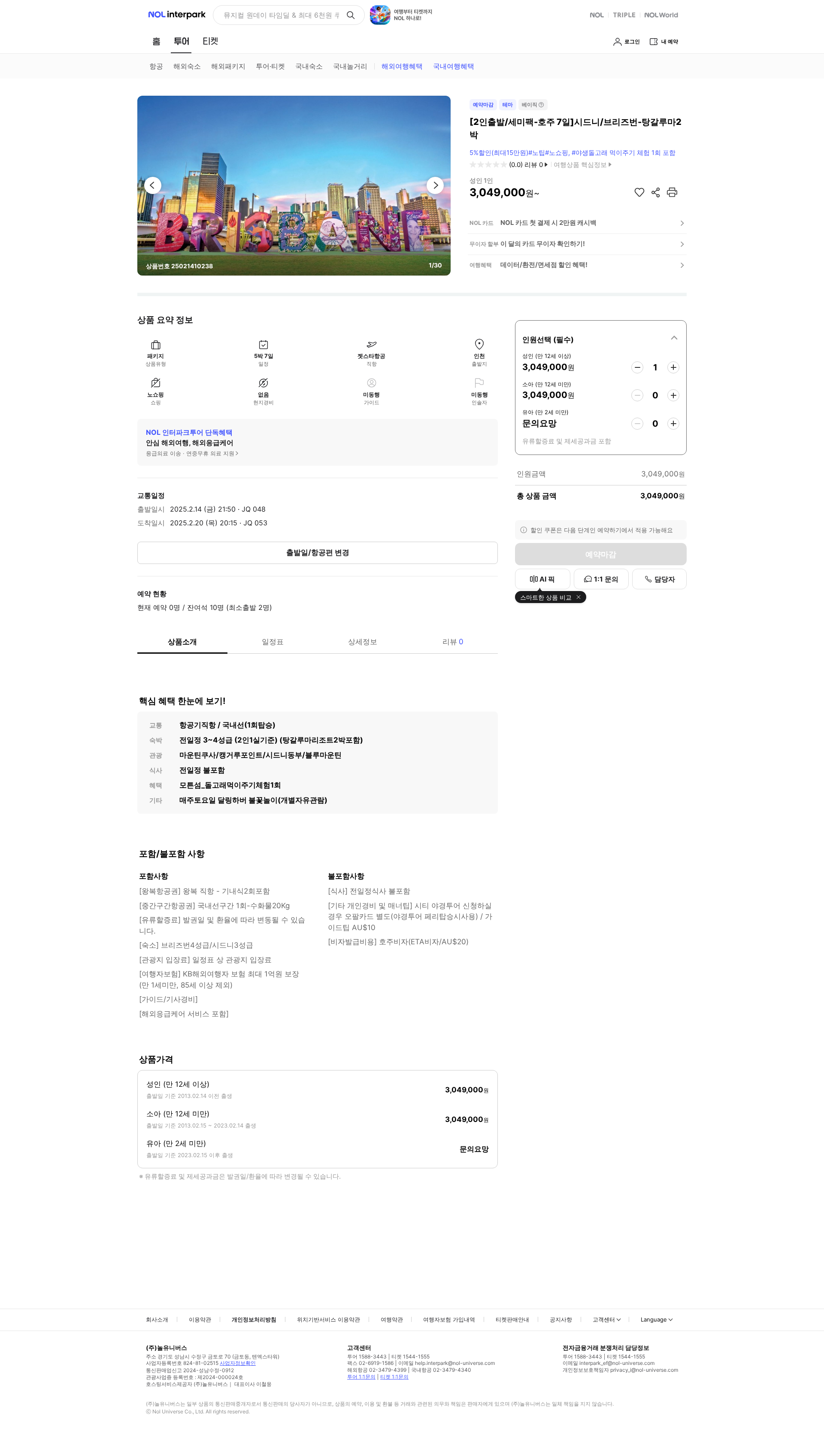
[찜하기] (639, 192)
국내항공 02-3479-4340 (441, 1370)
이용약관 (200, 1319)
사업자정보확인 (238, 1363)
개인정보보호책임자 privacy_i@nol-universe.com (620, 1370)
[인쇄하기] (672, 192)
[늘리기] (673, 367)
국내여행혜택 (453, 66)
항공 (156, 66)
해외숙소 (187, 66)
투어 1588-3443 (367, 1356)
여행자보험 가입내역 (449, 1319)
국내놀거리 (350, 66)
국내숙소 (309, 66)
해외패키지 (228, 66)
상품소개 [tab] (182, 641)
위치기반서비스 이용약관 (328, 1319)
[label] (600, 338)
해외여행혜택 (402, 66)
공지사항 (561, 1319)
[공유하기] (656, 192)
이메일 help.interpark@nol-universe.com (446, 1363)
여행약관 (392, 1319)
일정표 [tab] (273, 641)
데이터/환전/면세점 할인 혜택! (544, 265)
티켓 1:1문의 (394, 1376)
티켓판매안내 (512, 1319)
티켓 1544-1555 (410, 1356)
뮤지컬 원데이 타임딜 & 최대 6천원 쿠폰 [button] (281, 15)
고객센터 (604, 1319)
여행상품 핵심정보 (580, 165)
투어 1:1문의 (361, 1376)
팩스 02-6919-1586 (370, 1363)
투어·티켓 (270, 66)
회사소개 (157, 1319)
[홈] (156, 41)
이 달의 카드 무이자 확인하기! (542, 244)
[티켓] (210, 41)
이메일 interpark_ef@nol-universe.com (608, 1363)
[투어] (181, 41)
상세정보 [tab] (362, 641)
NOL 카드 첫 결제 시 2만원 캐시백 (548, 222)
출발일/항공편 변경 (317, 552)
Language (654, 1319)
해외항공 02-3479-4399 (376, 1370)
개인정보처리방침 (254, 1319)
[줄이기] (637, 367)
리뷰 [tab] (453, 641)
